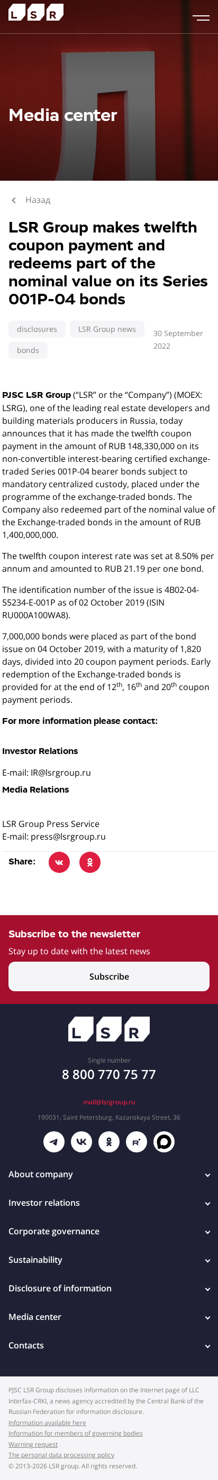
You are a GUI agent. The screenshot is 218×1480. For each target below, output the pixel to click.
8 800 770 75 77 (109, 1074)
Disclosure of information (60, 1288)
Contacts (26, 1345)
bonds (28, 350)
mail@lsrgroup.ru (109, 1101)
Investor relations (44, 1202)
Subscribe (109, 976)
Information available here (47, 1422)
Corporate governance (53, 1231)
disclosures (37, 329)
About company (40, 1174)
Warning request (33, 1444)
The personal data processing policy (61, 1454)
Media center (34, 1317)
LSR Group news (107, 329)
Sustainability (35, 1259)
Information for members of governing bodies (75, 1433)
